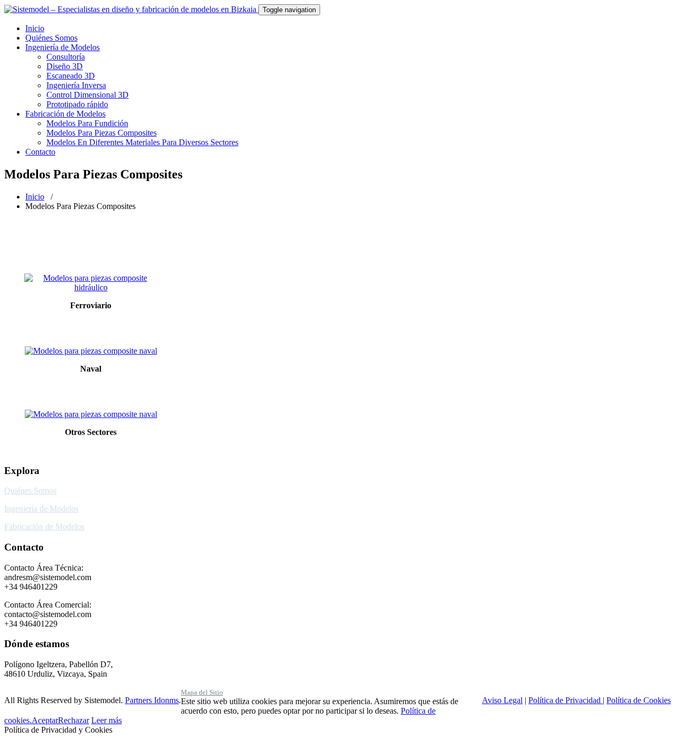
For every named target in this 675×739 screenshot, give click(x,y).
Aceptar (45, 720)
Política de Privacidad (565, 700)
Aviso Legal (502, 700)
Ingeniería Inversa (76, 85)
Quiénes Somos (51, 37)
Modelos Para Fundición (87, 123)
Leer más (106, 720)
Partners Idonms (152, 700)
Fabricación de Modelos (65, 113)
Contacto (40, 151)
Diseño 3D (64, 66)
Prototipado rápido (77, 104)
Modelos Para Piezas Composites (101, 132)
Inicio (34, 28)
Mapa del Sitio (202, 692)
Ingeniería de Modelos (62, 47)
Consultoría (65, 56)
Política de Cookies (638, 700)
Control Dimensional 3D (87, 94)
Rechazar (73, 720)
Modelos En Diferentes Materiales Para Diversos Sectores (142, 142)
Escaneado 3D (70, 75)
